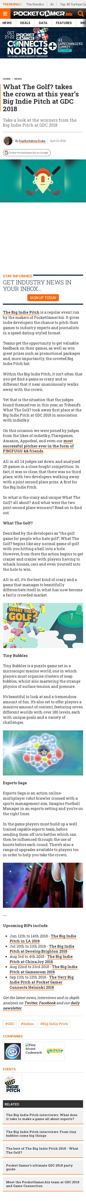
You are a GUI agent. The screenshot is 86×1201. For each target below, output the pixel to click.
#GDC (9, 1024)
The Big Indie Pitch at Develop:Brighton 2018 (42, 949)
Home (7, 78)
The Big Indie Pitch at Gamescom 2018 (43, 969)
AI (52, 4)
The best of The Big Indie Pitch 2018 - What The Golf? (42, 1150)
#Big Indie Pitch (54, 1024)
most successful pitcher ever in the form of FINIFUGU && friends (38, 445)
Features (64, 23)
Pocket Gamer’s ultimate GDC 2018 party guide (39, 1167)
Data (43, 23)
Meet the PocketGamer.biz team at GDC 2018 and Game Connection (42, 1184)
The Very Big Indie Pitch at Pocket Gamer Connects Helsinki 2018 (42, 982)
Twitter (30, 1002)
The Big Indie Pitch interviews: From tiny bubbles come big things (41, 1134)
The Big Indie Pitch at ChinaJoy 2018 (41, 959)
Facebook (47, 1002)
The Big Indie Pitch (21, 312)
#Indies (27, 1024)
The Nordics (35, 4)
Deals (25, 23)
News (7, 23)
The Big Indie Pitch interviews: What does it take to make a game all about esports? (41, 1117)
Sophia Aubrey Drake (32, 141)
